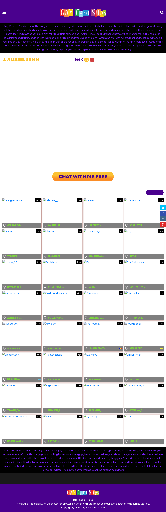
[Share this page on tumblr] (163, 218)
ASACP (82, 500)
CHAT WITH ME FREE (83, 176)
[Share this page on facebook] (163, 213)
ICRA (90, 500)
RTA (75, 500)
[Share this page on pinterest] (163, 224)
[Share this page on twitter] (163, 207)
